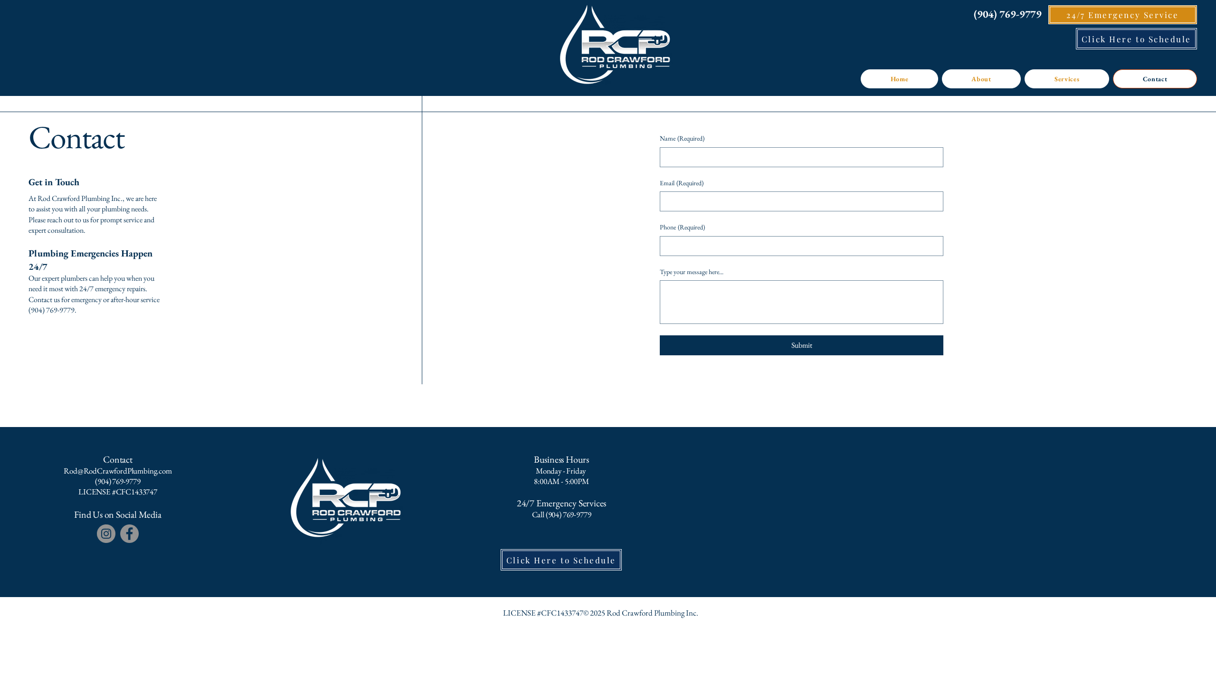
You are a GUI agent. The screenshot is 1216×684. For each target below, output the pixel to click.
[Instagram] (106, 533)
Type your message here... (691, 271)
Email (681, 183)
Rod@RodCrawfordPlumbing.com (117, 471)
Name (682, 138)
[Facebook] (129, 533)
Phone (682, 227)
